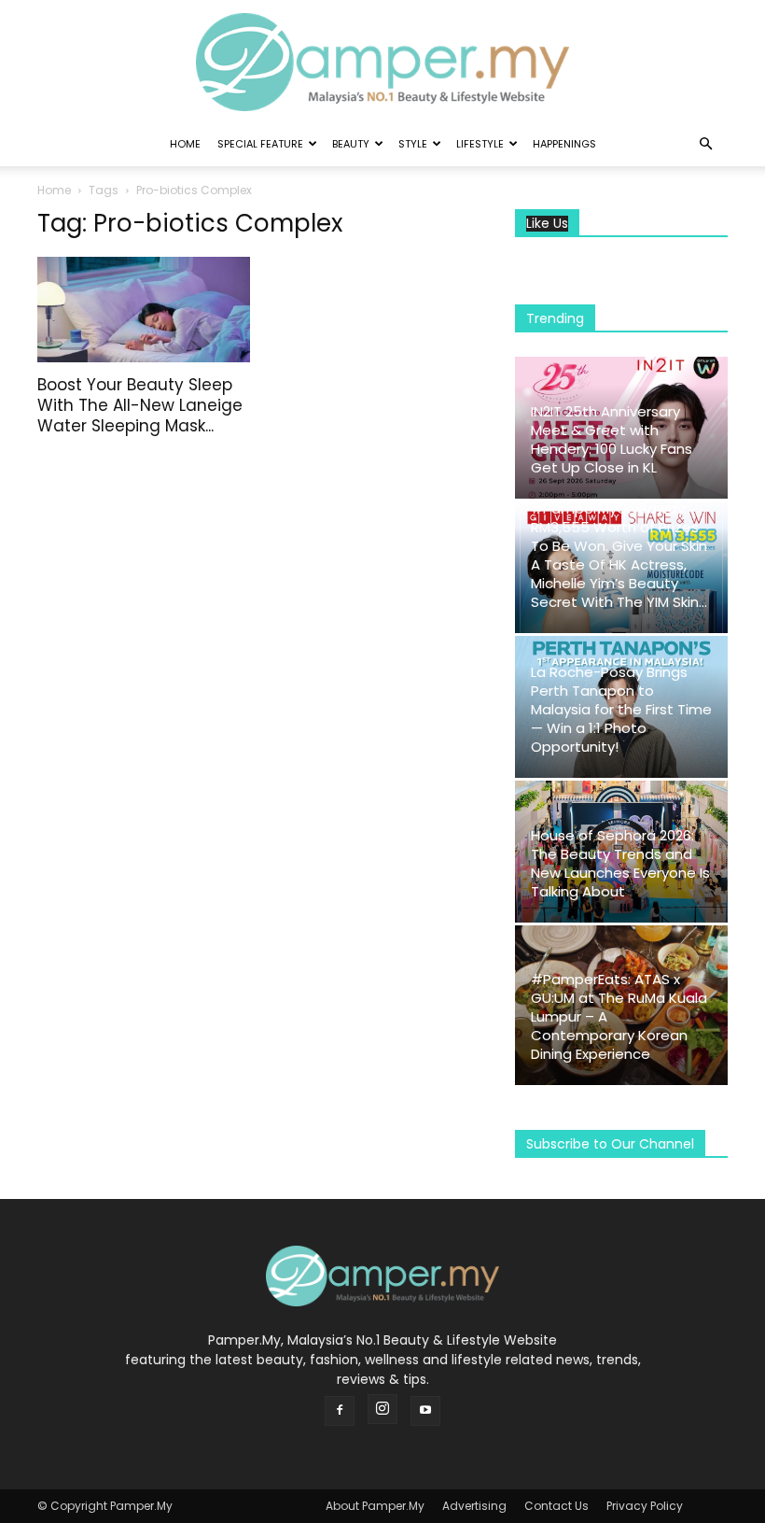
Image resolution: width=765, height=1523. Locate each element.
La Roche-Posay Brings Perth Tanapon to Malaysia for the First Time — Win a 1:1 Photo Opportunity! (621, 709)
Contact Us (556, 1506)
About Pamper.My (375, 1506)
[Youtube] (425, 1411)
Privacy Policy (644, 1506)
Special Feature (260, 143)
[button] (705, 144)
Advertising (474, 1506)
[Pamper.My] (382, 62)
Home (185, 143)
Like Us (547, 224)
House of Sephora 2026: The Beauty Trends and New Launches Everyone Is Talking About (620, 863)
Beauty (350, 143)
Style (412, 143)
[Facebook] (340, 1411)
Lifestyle (480, 143)
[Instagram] (382, 1409)
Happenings (564, 143)
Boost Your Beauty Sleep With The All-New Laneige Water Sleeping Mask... (140, 405)
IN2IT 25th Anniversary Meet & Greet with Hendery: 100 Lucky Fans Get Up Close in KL (611, 439)
